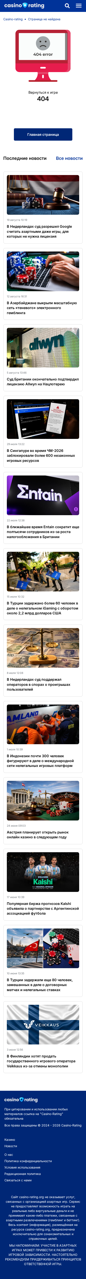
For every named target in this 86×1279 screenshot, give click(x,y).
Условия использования (22, 1167)
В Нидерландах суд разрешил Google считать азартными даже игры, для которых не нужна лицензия (39, 231)
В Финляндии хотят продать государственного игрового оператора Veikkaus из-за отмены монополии (41, 1061)
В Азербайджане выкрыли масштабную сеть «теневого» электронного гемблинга (42, 308)
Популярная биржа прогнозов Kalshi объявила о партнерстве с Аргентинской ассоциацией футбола (43, 908)
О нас (8, 1154)
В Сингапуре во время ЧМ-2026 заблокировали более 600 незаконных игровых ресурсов (41, 455)
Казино (9, 1139)
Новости (10, 1146)
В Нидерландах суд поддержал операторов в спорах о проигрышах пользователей (38, 684)
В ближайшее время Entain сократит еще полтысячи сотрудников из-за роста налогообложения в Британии (43, 532)
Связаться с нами (18, 1180)
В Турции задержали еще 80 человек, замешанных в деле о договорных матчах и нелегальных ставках (40, 985)
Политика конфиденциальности (28, 1161)
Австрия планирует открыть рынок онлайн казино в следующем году (38, 834)
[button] (67, 6)
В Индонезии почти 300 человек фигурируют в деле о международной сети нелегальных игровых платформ (40, 761)
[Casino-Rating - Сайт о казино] (22, 5)
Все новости (69, 158)
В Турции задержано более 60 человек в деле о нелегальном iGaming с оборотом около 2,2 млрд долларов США (42, 608)
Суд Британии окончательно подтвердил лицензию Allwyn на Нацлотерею (43, 381)
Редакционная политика (22, 1174)
